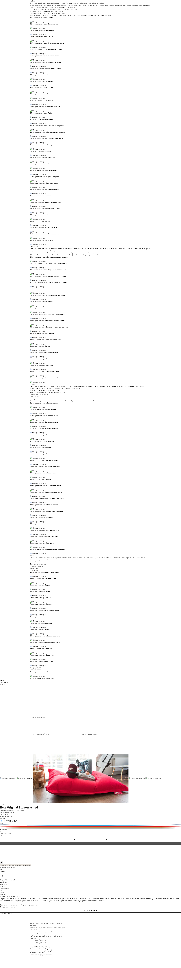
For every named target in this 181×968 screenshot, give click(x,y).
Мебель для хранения (73, 3)
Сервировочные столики (136, 5)
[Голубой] (90, 825)
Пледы (32, 395)
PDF (1, 836)
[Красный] (90, 826)
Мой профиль (57, 936)
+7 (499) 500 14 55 (36, 678)
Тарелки (38, 562)
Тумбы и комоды (36, 401)
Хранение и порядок (46, 388)
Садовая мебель (99, 3)
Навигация (39, 923)
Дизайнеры (4, 682)
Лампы (54, 255)
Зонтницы (60, 401)
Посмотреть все (90, 910)
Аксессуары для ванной (127, 386)
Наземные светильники (38, 253)
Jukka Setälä (4, 884)
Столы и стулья (35, 3)
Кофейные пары (35, 560)
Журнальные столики (66, 5)
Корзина (41, 936)
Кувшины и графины (87, 558)
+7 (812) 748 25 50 (40, 943)
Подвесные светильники (77, 251)
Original (2, 876)
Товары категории (39, 22)
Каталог (3, 680)
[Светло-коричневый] (90, 827)
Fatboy (2, 804)
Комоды (33, 11)
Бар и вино (133, 558)
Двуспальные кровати (38, 9)
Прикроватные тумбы (70, 9)
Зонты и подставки (69, 15)
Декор (32, 384)
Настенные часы (47, 393)
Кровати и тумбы (59, 3)
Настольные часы (60, 393)
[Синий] (90, 824)
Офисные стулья (59, 13)
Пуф (3, 807)
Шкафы (50, 11)
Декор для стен (99, 386)
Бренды (2, 684)
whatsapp (38, 950)
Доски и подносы (101, 558)
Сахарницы (34, 568)
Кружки (44, 560)
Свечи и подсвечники (86, 386)
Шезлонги (74, 7)
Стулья (32, 5)
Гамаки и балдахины (43, 15)
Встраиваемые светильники (40, 251)
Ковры (46, 386)
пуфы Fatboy (8, 865)
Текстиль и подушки (56, 386)
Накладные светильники (59, 251)
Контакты (59, 923)
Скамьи (147, 5)
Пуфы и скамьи (87, 15)
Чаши (45, 564)
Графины (33, 566)
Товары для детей (36, 668)
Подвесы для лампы (90, 255)
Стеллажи (44, 11)
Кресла (50, 7)
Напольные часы (36, 393)
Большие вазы (35, 390)
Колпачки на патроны (44, 255)
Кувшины (39, 566)
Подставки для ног (60, 7)
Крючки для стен (77, 401)
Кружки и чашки (49, 558)
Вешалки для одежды (49, 401)
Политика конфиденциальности (41, 955)
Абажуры (33, 255)
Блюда (32, 562)
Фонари (50, 253)
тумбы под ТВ (58, 11)
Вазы (32, 386)
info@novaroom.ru (49, 678)
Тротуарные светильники (97, 253)
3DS (1, 832)
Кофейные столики (80, 5)
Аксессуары (141, 558)
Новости (62, 932)
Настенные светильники (75, 249)
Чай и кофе (125, 558)
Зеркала (41, 386)
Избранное (34, 936)
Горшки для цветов (111, 386)
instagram (44, 950)
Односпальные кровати (54, 9)
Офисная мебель (87, 3)
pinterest (49, 950)
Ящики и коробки (89, 401)
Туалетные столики (120, 5)
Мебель (32, 1)
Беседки (33, 15)
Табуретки (49, 5)
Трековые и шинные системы (128, 249)
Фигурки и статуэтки (70, 386)
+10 (34, 20)
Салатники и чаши (73, 558)
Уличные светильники (110, 249)
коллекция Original (19, 865)
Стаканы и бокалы (36, 558)
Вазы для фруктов (36, 564)
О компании (55, 932)
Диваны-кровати (42, 7)
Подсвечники (35, 397)
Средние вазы (54, 390)
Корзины (68, 401)
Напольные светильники (93, 249)
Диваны (33, 7)
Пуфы (69, 7)
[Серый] (90, 828)
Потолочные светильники (39, 249)
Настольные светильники (58, 249)
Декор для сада (58, 388)
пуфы (2, 865)
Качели (79, 15)
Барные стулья (40, 5)
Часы (36, 386)
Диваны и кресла (47, 3)
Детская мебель (35, 670)
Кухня (32, 556)
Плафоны (72, 255)
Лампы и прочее (145, 249)
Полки (38, 11)
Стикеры (33, 399)
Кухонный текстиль (114, 558)
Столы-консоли (93, 5)
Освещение (34, 247)
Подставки (34, 570)
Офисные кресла (36, 13)
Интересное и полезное (72, 388)
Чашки (49, 560)
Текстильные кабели (104, 255)
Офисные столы (47, 13)
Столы (55, 5)
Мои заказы (48, 936)
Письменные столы (106, 5)
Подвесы (79, 255)
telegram (32, 950)
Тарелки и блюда (61, 558)
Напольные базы (63, 255)
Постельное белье (41, 395)
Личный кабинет (49, 923)
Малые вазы (44, 390)
